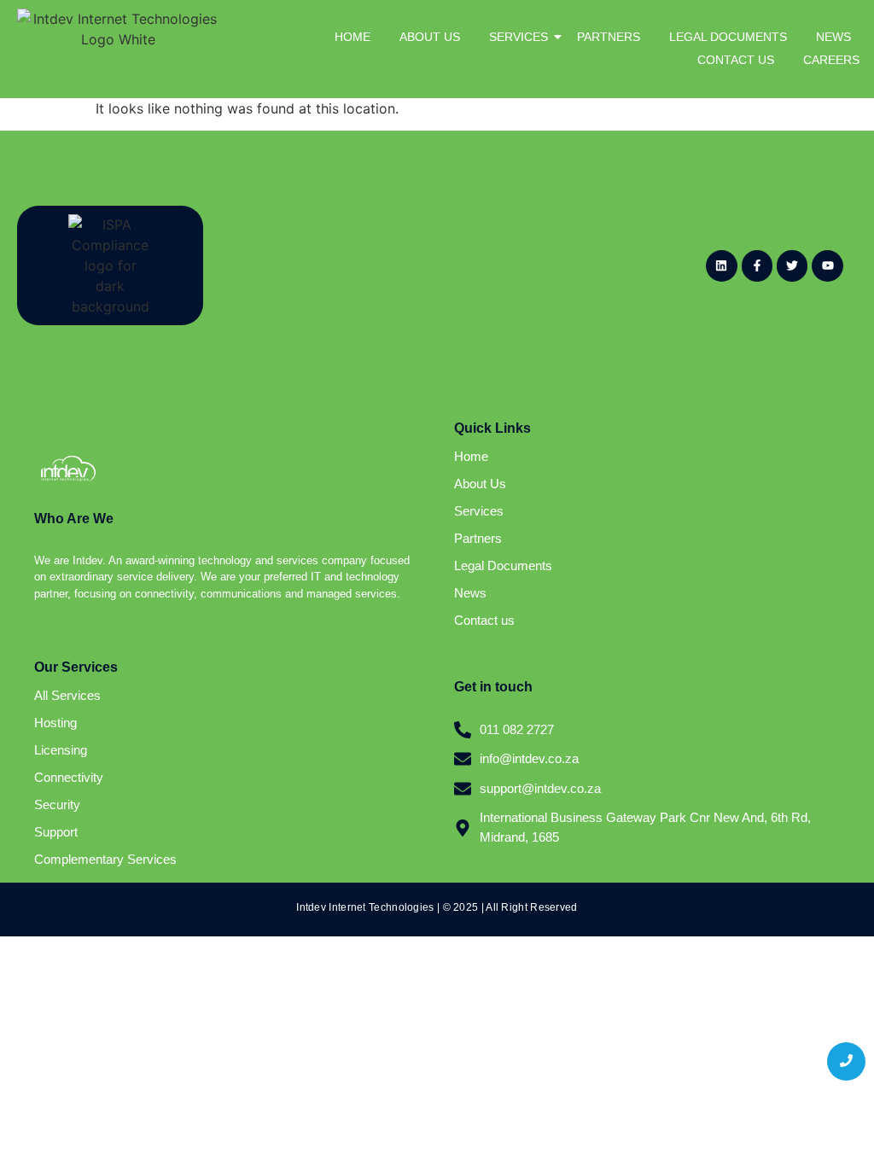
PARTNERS (608, 37)
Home (471, 456)
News (470, 593)
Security (57, 804)
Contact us (484, 620)
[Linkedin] (721, 265)
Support (56, 832)
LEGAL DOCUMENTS (728, 37)
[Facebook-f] (757, 265)
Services (479, 511)
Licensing (60, 750)
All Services (67, 695)
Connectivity (68, 777)
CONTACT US (735, 60)
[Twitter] (792, 265)
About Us (480, 483)
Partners (478, 538)
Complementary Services (105, 859)
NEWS (833, 37)
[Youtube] (827, 265)
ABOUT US (429, 37)
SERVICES (518, 37)
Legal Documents (503, 565)
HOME (352, 37)
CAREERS (831, 60)
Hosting (55, 722)
